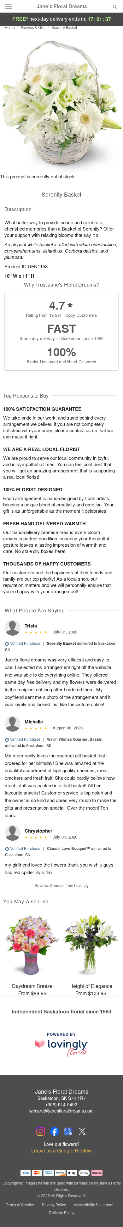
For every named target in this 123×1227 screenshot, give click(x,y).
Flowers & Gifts (33, 27)
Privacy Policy (54, 1205)
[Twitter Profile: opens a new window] (82, 1131)
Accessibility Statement (93, 1205)
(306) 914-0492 (61, 1104)
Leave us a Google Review (61, 1150)
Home (10, 27)
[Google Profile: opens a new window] (68, 1131)
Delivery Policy (61, 1212)
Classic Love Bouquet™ (68, 848)
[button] (109, 1213)
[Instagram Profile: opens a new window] (40, 1131)
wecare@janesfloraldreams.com (61, 1110)
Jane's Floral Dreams (62, 6)
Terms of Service (20, 1205)
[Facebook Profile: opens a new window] (54, 1131)
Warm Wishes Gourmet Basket (74, 739)
